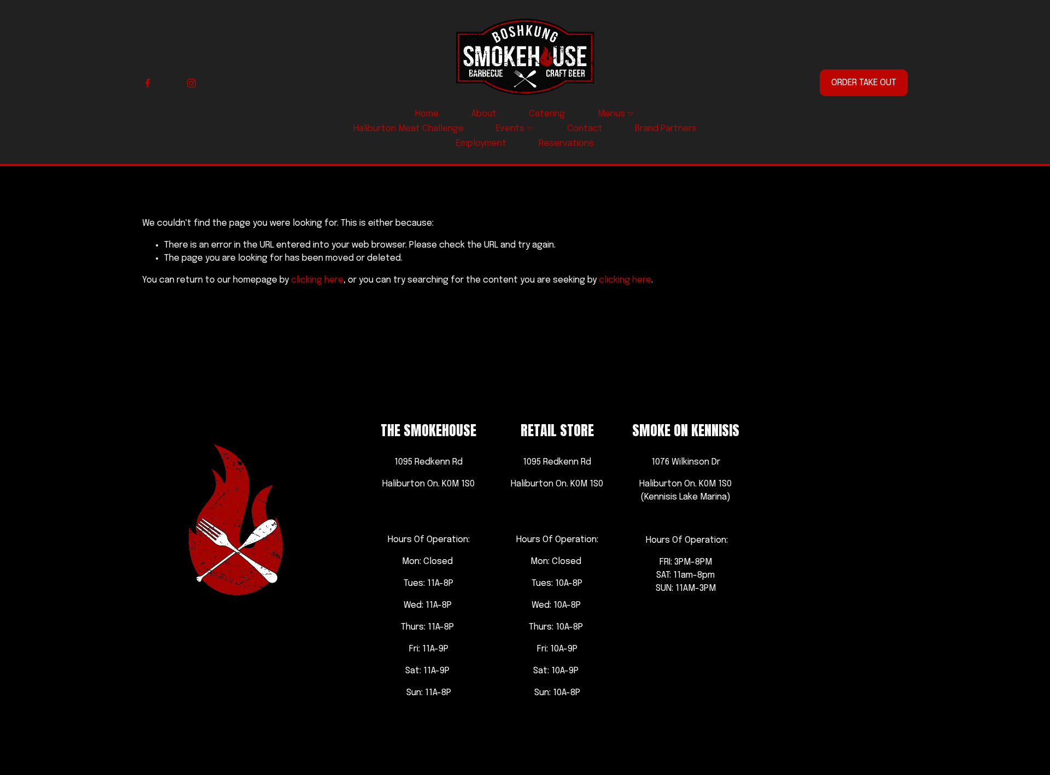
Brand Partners (666, 128)
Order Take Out (863, 82)
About (484, 114)
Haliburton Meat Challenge (408, 128)
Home (427, 114)
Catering (547, 114)
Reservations (566, 143)
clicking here (317, 280)
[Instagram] (191, 83)
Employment (481, 143)
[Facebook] (147, 83)
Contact (585, 128)
